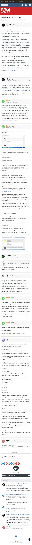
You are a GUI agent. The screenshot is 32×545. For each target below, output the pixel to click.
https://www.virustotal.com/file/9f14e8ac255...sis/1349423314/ (16, 90)
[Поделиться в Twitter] (2, 463)
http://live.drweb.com (6, 191)
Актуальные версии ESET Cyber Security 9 (15, 507)
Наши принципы (19, 1)
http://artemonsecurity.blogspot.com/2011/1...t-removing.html (15, 446)
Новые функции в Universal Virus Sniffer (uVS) (16, 483)
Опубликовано (13, 25)
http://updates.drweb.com (18, 190)
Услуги (2, 1)
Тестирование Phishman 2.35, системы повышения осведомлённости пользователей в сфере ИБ (18, 514)
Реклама (6, 1)
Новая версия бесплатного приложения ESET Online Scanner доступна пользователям (18, 494)
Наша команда (12, 1)
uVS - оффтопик (9, 526)
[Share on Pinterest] (19, 463)
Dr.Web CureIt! (13, 70)
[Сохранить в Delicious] (11, 463)
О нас (25, 1)
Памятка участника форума (9, 475)
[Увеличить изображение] (16, 120)
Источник (4, 73)
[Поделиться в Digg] (9, 463)
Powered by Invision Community (16, 542)
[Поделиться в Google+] (7, 463)
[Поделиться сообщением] (29, 25)
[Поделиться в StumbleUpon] (16, 463)
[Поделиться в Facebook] (4, 463)
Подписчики (14, 452)
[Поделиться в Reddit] (14, 463)
